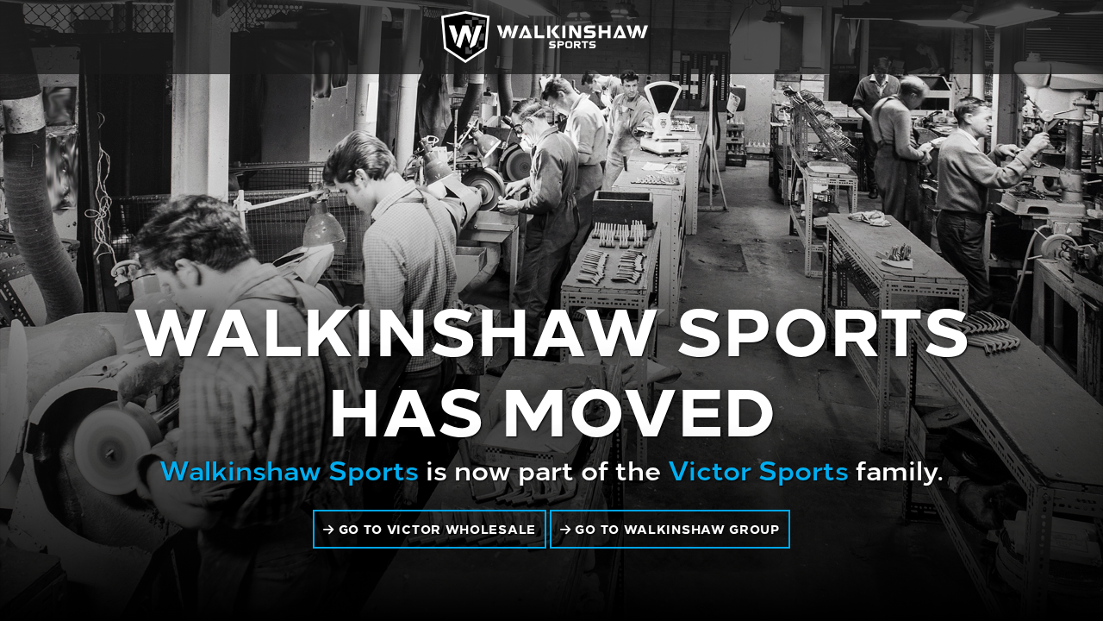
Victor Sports (758, 468)
